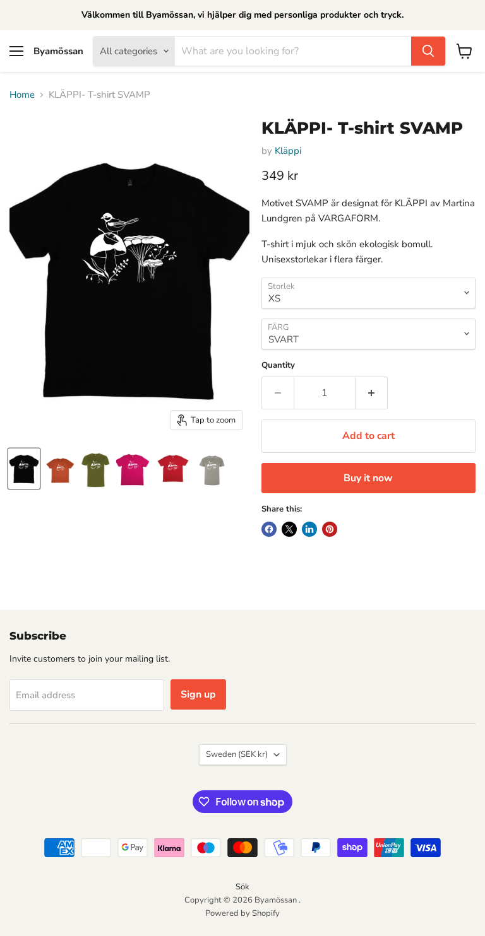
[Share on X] (289, 529)
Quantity (278, 365)
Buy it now (368, 478)
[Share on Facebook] (269, 529)
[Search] (428, 51)
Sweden (237, 754)
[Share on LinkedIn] (309, 529)
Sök (242, 886)
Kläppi (288, 150)
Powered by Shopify (242, 913)
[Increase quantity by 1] (372, 393)
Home (22, 95)
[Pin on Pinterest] (329, 529)
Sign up (198, 694)
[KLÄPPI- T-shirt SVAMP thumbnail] (24, 468)
